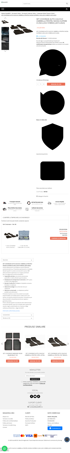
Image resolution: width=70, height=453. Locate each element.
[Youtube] (35, 396)
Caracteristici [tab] (6, 315)
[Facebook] (31, 396)
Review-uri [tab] (6, 318)
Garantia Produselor (30, 421)
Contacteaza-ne (56, 428)
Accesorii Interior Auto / (29, 13)
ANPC (26, 425)
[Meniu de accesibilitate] (67, 439)
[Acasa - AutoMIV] (10, 3)
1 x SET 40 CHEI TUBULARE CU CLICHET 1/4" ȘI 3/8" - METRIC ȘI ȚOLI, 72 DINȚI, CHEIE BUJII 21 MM (24, 246)
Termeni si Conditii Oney (9, 425)
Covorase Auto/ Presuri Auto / (46, 13)
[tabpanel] (22, 29)
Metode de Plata (29, 416)
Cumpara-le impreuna (58, 238)
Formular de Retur (30, 423)
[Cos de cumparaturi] (67, 9)
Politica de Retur (29, 419)
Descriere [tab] (5, 260)
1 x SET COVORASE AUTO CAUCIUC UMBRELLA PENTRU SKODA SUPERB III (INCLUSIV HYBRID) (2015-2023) (10, 246)
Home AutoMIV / (6, 13)
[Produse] (3, 9)
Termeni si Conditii (8, 419)
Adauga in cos (56, 84)
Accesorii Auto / (17, 13)
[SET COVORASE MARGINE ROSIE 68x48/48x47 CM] (12, 341)
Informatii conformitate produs (11, 311)
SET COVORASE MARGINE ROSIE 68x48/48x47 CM (12, 354)
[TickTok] (38, 396)
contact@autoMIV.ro (36, 407)
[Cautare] (67, 3)
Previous (5, 18)
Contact (5, 427)
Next (5, 51)
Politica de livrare (7, 423)
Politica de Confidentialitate (10, 421)
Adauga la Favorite (43, 196)
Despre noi (6, 416)
